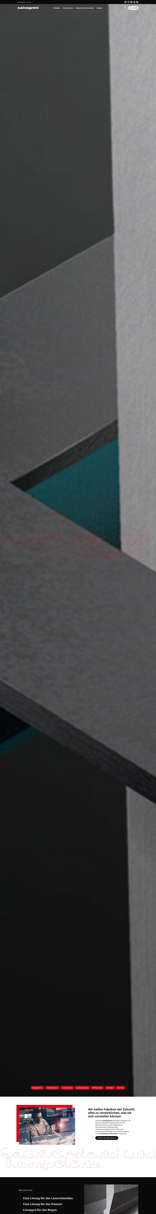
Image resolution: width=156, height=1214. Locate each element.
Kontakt (99, 8)
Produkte (57, 8)
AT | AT (132, 8)
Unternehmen (68, 8)
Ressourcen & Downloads (85, 8)
